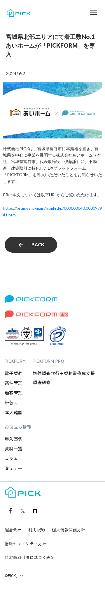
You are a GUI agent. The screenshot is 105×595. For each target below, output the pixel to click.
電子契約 (13, 373)
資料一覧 (13, 448)
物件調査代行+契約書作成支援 (64, 373)
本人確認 (13, 412)
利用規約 (36, 529)
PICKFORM (15, 361)
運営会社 (13, 529)
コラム (11, 458)
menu (93, 13)
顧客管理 (13, 393)
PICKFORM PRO (48, 361)
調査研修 (41, 382)
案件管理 (13, 383)
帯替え (11, 402)
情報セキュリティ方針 (25, 544)
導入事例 (13, 439)
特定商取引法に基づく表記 (30, 557)
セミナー (13, 468)
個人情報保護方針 (68, 529)
